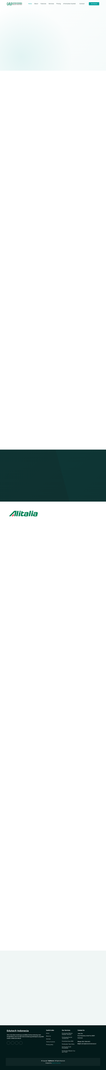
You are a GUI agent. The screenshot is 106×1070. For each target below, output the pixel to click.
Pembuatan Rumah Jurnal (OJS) (67, 1038)
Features (43, 3)
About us (48, 1036)
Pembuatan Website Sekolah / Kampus (67, 1034)
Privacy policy (49, 1044)
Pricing (58, 3)
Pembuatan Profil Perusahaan (66, 1047)
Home (30, 3)
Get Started (94, 3)
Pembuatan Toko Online (68, 1044)
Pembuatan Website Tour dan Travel (68, 1051)
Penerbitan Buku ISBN (67, 1041)
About (36, 3)
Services (51, 3)
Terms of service (50, 1041)
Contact (82, 3)
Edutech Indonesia (56, 1063)
